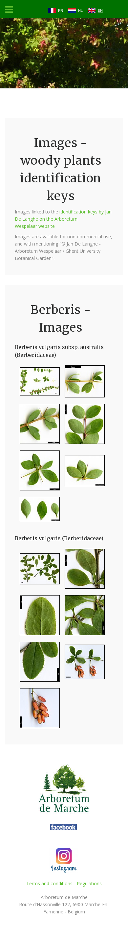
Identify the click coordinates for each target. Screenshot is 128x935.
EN (100, 10)
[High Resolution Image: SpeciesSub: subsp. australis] (37, 384)
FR (60, 10)
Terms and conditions (49, 883)
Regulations (89, 883)
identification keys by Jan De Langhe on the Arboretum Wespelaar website (63, 219)
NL (80, 10)
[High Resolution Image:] (37, 571)
